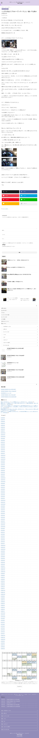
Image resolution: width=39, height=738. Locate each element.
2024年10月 (3, 459)
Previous (2, 670)
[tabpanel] (19, 670)
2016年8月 (3, 643)
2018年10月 (3, 594)
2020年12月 (3, 545)
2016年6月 (3, 646)
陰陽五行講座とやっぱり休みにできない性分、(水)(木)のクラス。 (13, 409)
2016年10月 (3, 639)
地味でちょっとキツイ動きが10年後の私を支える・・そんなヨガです (19, 733)
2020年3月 (3, 562)
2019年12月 (3, 567)
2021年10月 (3, 526)
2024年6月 (3, 466)
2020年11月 (3, 547)
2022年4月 (3, 515)
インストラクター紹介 (5, 314)
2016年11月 (3, 637)
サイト (3, 238)
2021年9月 (3, 528)
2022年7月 (3, 509)
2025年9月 (3, 438)
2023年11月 (3, 479)
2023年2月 (3, 496)
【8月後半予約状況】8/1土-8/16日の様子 (15, 348)
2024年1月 (3, 475)
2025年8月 (3, 440)
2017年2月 (3, 631)
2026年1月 (3, 430)
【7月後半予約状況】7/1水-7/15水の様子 (15, 369)
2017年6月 (3, 624)
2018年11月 (3, 592)
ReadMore (19, 686)
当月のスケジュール (5, 321)
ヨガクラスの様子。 (5, 208)
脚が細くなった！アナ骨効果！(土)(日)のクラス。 (10, 411)
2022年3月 (3, 517)
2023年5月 (3, 490)
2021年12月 (3, 522)
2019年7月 (3, 577)
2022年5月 (3, 513)
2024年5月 (3, 468)
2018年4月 (3, 605)
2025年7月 (3, 442)
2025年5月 (3, 445)
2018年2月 (3, 609)
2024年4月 (3, 470)
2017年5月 (3, 626)
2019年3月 (3, 584)
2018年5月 (3, 603)
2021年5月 (3, 536)
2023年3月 (3, 494)
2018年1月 (3, 611)
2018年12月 (3, 590)
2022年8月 (3, 507)
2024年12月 (3, 455)
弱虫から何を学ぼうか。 (5, 401)
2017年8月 (3, 620)
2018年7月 (3, 599)
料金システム (3, 323)
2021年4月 (3, 537)
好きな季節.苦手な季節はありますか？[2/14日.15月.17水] (19, 274)
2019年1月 (3, 588)
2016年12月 (3, 635)
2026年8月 (3, 417)
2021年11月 (3, 524)
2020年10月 (3, 549)
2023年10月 (3, 481)
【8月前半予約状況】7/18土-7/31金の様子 (15, 355)
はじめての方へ (4, 310)
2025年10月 (3, 436)
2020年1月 (3, 566)
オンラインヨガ (4, 316)
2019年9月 (3, 573)
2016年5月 (3, 648)
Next (37, 670)
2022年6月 (3, 511)
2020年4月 (3, 560)
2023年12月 (3, 477)
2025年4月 (3, 447)
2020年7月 (3, 554)
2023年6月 (3, 489)
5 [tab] (20, 689)
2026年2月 (3, 429)
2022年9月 (3, 506)
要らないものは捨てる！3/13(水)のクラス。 (16, 267)
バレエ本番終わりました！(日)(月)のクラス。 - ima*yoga (21, 401)
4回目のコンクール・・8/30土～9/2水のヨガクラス (18, 260)
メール (3, 234)
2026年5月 (3, 423)
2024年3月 (3, 472)
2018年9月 (3, 596)
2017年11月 (3, 614)
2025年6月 (3, 444)
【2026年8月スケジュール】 (13, 362)
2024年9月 (3, 460)
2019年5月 (3, 581)
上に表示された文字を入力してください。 (9, 246)
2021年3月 (3, 539)
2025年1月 (3, 453)
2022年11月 (3, 502)
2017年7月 (3, 622)
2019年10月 (3, 571)
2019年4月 (3, 582)
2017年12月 (3, 612)
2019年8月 (3, 575)
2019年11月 (3, 569)
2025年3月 (3, 449)
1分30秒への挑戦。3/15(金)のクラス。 (15, 281)
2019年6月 (3, 579)
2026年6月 (3, 421)
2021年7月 (3, 532)
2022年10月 (3, 504)
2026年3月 (3, 427)
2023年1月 (3, 498)
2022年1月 (3, 521)
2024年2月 (3, 474)
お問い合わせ (3, 308)
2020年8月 (3, 552)
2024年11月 (3, 457)
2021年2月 (3, 541)
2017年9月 (3, 618)
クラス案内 (3, 319)
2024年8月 (3, 462)
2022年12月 (3, 500)
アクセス (3, 312)
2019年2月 (3, 586)
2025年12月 (3, 432)
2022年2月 (3, 519)
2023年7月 (3, 487)
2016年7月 (3, 644)
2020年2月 (3, 564)
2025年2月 (3, 451)
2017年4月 (3, 627)
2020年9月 (3, 551)
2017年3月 (3, 629)
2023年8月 (3, 485)
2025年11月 (3, 434)
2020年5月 (3, 558)
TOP (22, 695)
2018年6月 (3, 601)
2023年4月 (3, 492)
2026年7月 (3, 419)
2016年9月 (3, 641)
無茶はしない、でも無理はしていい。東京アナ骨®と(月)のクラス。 (13, 403)
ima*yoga (19, 3)
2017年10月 (3, 616)
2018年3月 (3, 607)
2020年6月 (3, 556)
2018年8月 (3, 597)
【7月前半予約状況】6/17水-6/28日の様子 (15, 377)
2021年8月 (3, 530)
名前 (3, 230)
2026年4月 (3, 425)
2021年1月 (3, 543)
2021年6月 (3, 534)
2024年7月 (3, 464)
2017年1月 (3, 633)
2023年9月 (3, 483)
